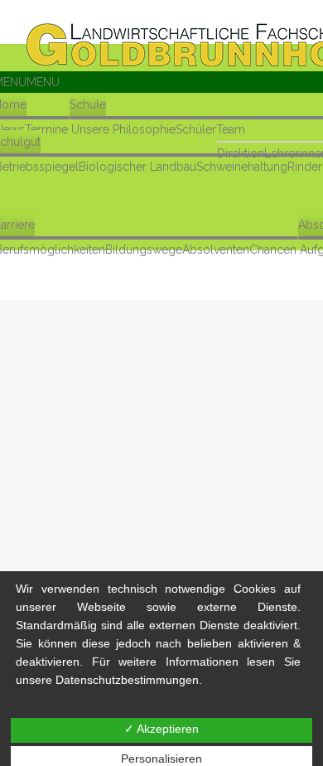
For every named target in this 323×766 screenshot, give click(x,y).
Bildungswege (143, 249)
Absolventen (215, 249)
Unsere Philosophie (123, 129)
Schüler (196, 129)
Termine (46, 129)
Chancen (272, 249)
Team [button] (230, 129)
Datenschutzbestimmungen (127, 679)
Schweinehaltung (241, 166)
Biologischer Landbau (137, 166)
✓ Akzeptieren (161, 728)
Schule (88, 104)
